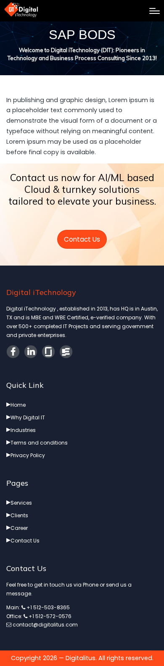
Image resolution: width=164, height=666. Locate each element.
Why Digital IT (28, 417)
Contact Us (25, 540)
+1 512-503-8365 (47, 607)
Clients (19, 515)
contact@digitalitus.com (44, 624)
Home (18, 404)
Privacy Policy (28, 455)
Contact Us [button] (82, 239)
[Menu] (154, 11)
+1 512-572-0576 (49, 616)
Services (21, 502)
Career (19, 528)
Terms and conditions (39, 442)
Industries (23, 430)
